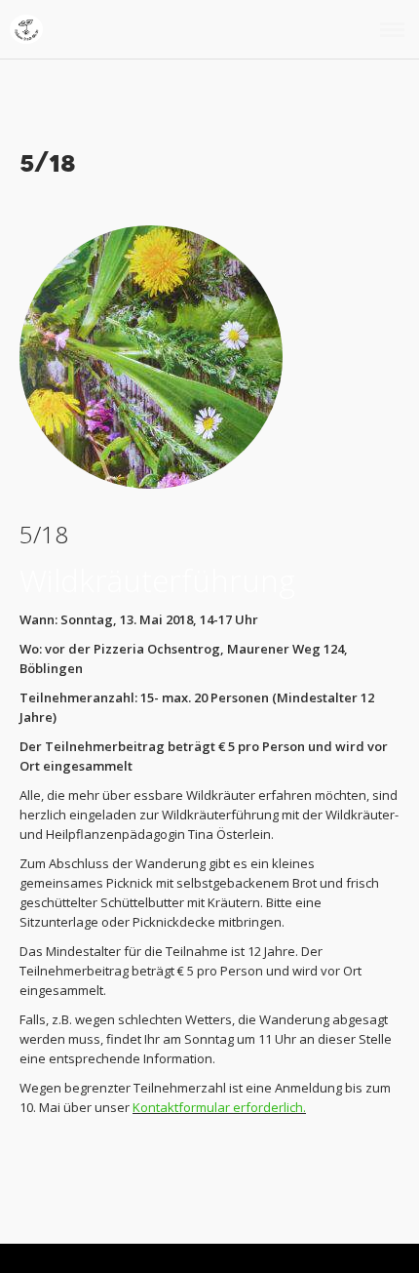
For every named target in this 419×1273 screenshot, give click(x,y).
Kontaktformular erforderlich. (219, 1107)
